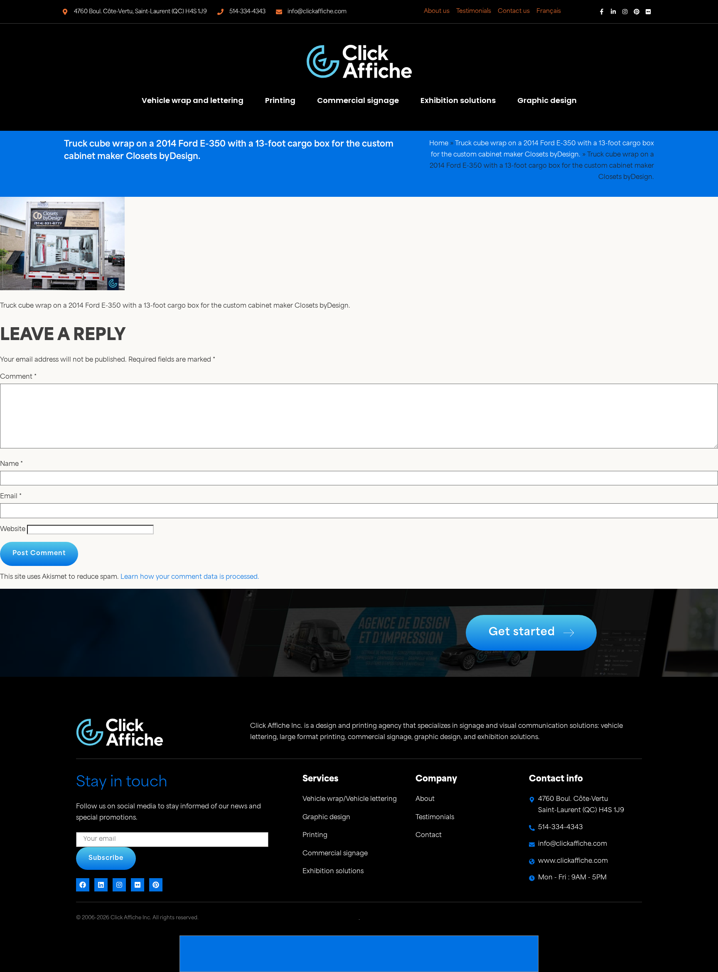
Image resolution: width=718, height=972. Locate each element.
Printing (280, 100)
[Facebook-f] (601, 11)
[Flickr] (648, 11)
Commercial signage (358, 100)
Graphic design (547, 100)
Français (548, 11)
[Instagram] (625, 11)
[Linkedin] (101, 884)
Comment (18, 377)
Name (11, 464)
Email (11, 497)
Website (12, 529)
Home (438, 144)
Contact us (514, 11)
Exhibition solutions (458, 100)
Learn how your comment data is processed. (189, 577)
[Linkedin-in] (613, 11)
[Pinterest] (636, 11)
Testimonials (473, 11)
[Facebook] (82, 884)
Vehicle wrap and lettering (192, 100)
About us (437, 11)
